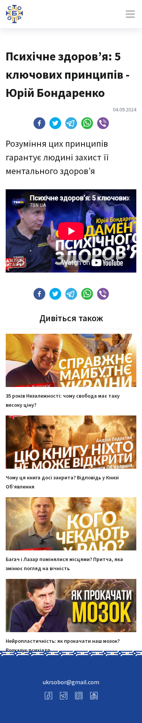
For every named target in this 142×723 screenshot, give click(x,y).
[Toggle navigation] (130, 14)
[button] (39, 123)
